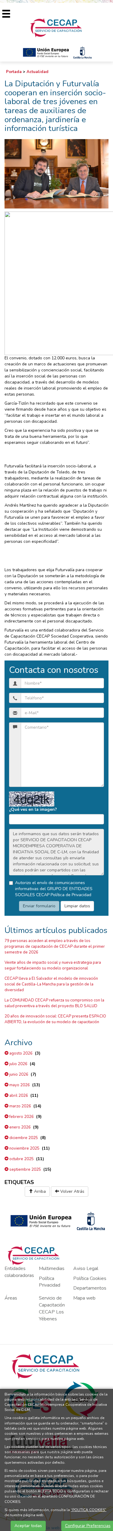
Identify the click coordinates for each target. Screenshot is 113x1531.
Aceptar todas (28, 1526)
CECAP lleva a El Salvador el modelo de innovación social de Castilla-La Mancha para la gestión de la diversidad (51, 984)
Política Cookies (89, 1278)
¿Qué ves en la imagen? (33, 809)
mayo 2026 (19, 1085)
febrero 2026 (21, 1116)
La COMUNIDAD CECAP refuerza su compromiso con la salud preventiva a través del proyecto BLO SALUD (54, 1003)
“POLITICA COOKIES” (88, 1509)
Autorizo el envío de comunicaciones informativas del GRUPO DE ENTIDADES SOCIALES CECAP (54, 889)
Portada (14, 72)
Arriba (39, 1191)
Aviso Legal (85, 1268)
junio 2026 (18, 1074)
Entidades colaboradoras (19, 1272)
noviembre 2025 (23, 1148)
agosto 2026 (20, 1053)
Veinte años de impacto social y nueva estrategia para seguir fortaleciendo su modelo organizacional (53, 965)
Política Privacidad (49, 1282)
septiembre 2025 (24, 1169)
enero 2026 (19, 1127)
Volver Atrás (71, 1191)
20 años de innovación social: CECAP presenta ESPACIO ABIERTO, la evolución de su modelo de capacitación (55, 1019)
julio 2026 (17, 1064)
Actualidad (38, 72)
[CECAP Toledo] (56, 27)
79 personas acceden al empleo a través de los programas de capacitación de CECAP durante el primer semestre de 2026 (55, 946)
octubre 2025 (21, 1159)
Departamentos (89, 1288)
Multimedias (51, 1268)
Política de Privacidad (71, 895)
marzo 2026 (19, 1106)
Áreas (11, 1298)
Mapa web (84, 1298)
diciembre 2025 (23, 1138)
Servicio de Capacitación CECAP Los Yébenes (52, 1308)
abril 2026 (18, 1095)
